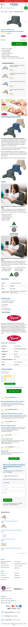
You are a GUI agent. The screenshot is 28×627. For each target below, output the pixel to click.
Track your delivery (18, 565)
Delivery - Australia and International (5, 562)
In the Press (3, 575)
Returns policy (18, 561)
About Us (3, 573)
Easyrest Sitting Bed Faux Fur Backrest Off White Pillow (11, 530)
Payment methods (5, 565)
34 (9, 33)
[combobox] (13, 8)
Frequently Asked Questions (20, 563)
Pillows (6, 11)
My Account (17, 568)
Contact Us (17, 573)
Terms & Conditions (5, 577)
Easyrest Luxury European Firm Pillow (8, 539)
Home (2, 11)
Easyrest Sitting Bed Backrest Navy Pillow (17, 81)
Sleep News (17, 575)
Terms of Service (13, 504)
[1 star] (9, 476)
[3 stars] (13, 476)
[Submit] (22, 8)
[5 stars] (17, 476)
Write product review (14, 391)
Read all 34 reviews (14, 458)
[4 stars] (15, 476)
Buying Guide (17, 577)
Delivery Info (24, 39)
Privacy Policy (4, 579)
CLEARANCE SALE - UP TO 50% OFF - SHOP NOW (14, 1)
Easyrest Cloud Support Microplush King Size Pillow (11, 548)
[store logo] (14, 4)
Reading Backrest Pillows (18, 11)
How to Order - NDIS (5, 567)
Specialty (10, 11)
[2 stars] (11, 476)
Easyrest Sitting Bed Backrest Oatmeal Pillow (9, 521)
